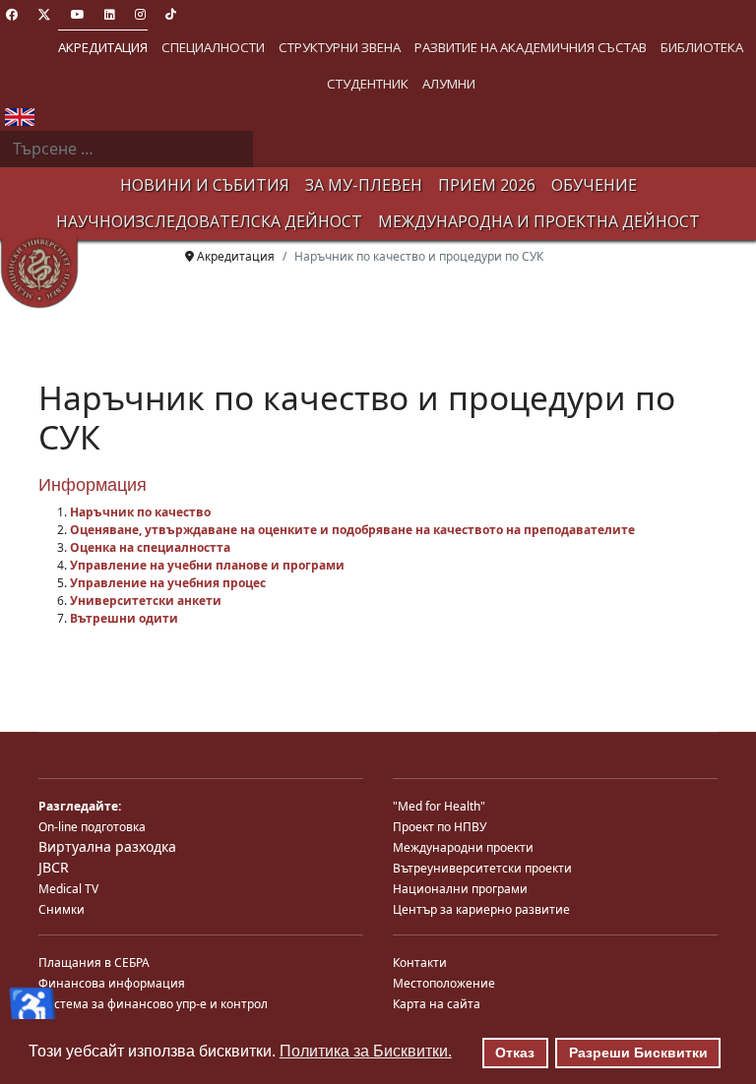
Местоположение (444, 983)
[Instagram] (140, 14)
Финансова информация (111, 983)
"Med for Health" (439, 806)
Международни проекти (463, 847)
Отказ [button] (515, 1052)
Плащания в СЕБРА (94, 962)
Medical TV (68, 888)
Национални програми (460, 888)
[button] (103, 48)
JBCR (53, 867)
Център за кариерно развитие (481, 909)
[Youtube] (78, 14)
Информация (92, 485)
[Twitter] (44, 14)
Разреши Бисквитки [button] (638, 1052)
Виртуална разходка (107, 846)
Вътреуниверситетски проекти (482, 868)
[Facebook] (12, 14)
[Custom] (170, 14)
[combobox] (126, 149)
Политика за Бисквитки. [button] (366, 1051)
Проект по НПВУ (439, 826)
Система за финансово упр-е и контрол (153, 1003)
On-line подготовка (92, 826)
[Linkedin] (109, 14)
